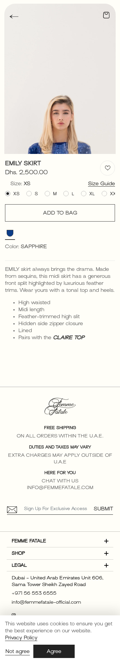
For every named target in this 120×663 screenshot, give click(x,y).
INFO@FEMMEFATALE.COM (60, 487)
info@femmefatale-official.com (46, 602)
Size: (20, 183)
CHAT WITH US (60, 480)
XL (92, 193)
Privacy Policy (21, 637)
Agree (54, 651)
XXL (114, 193)
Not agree (17, 651)
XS (16, 193)
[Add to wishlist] (107, 168)
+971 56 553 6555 (34, 593)
